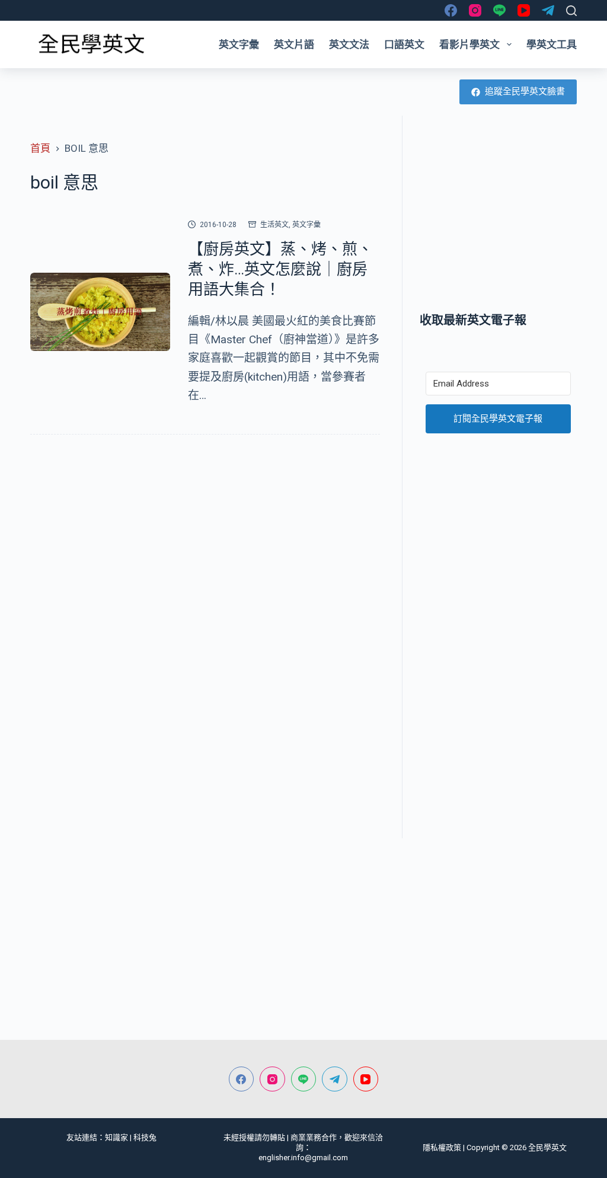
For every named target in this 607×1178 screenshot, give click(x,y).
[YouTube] (523, 10)
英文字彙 (239, 44)
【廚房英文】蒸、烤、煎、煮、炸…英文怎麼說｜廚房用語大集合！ (280, 269)
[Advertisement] (498, 213)
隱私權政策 (442, 1147)
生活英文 (274, 225)
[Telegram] (548, 10)
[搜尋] (571, 10)
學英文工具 (551, 44)
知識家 (116, 1137)
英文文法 (349, 44)
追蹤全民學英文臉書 (525, 91)
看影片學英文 (469, 44)
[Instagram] (475, 10)
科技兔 (144, 1137)
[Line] (499, 10)
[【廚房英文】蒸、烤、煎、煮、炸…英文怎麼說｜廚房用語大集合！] (100, 312)
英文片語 (294, 44)
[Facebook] (451, 10)
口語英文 (404, 44)
